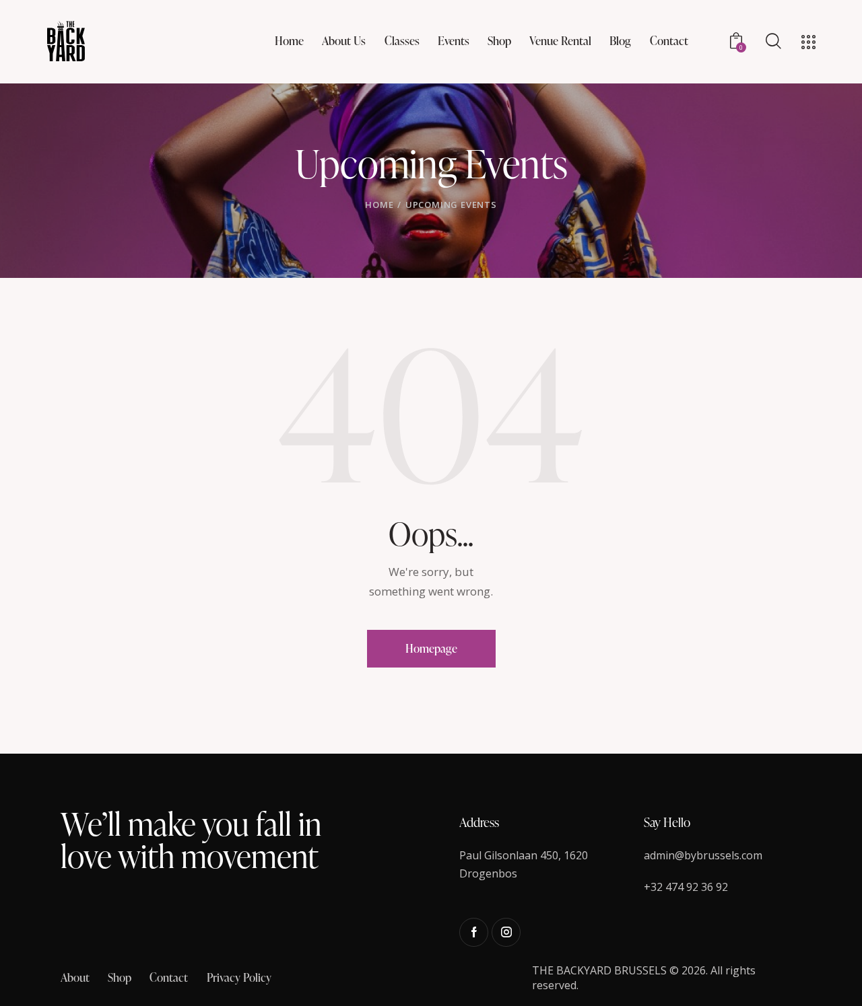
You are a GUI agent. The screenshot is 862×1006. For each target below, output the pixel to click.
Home (379, 205)
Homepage (431, 648)
